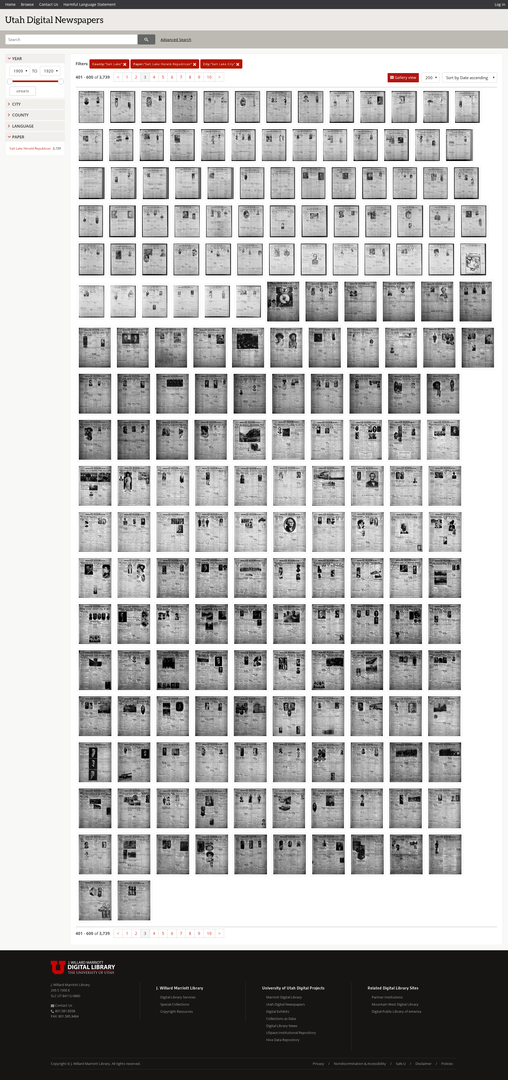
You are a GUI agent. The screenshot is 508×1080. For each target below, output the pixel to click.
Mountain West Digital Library (395, 1004)
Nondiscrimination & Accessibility (360, 1063)
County (20, 115)
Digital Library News (281, 1025)
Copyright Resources (176, 1011)
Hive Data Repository (283, 1039)
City (16, 104)
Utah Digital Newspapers (285, 1004)
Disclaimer (423, 1063)
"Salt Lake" (107, 64)
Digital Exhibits (277, 1011)
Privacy (318, 1063)
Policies (447, 1063)
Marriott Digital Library (284, 997)
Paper (18, 137)
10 (209, 77)
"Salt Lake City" (219, 64)
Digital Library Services (178, 997)
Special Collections (174, 1004)
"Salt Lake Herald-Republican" (163, 64)
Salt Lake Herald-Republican (30, 148)
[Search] (146, 39)
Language (23, 126)
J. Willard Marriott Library (70, 984)
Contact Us (48, 4)
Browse (27, 4)
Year (17, 58)
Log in (500, 4)
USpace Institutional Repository (291, 1032)
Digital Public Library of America (396, 1011)
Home (10, 4)
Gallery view (405, 77)
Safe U (401, 1063)
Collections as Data (281, 1018)
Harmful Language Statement (90, 4)
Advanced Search (176, 39)
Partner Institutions (387, 997)
